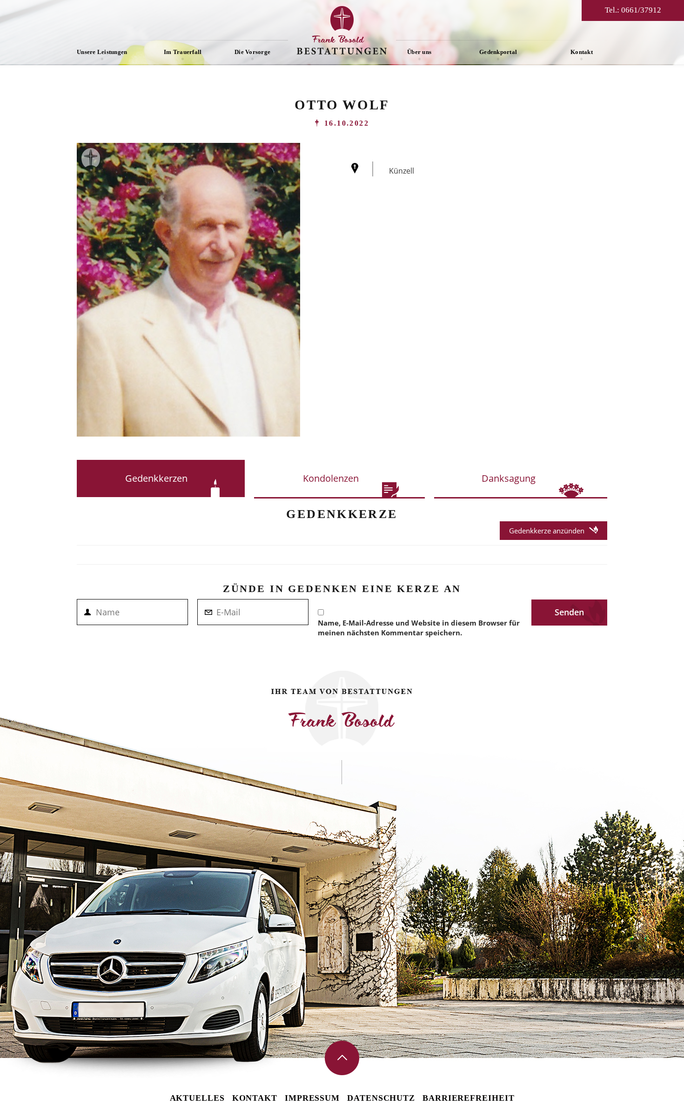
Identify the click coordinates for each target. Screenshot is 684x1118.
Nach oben (342, 1058)
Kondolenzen (331, 478)
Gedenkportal (498, 51)
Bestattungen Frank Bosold (342, 30)
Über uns (419, 51)
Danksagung (509, 478)
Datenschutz (381, 1098)
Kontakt (581, 51)
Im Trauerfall (182, 51)
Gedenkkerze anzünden (546, 530)
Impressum (312, 1098)
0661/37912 (641, 10)
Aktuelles (197, 1098)
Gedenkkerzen (156, 478)
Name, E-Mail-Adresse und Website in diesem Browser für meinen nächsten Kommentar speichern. (419, 627)
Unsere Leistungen (102, 51)
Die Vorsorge (252, 51)
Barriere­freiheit (468, 1098)
